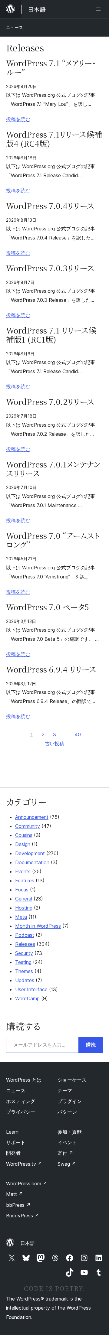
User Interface (31, 989)
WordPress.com (26, 1183)
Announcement (31, 817)
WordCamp (27, 998)
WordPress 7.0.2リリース (50, 401)
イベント (67, 1142)
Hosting (23, 908)
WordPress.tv (24, 1164)
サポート (15, 1142)
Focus (21, 890)
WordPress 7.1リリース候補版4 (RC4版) (54, 139)
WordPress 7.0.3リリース (50, 267)
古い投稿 (54, 744)
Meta (21, 917)
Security (24, 953)
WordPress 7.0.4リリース (50, 205)
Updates (24, 980)
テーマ (65, 1090)
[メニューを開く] (99, 9)
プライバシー (20, 1112)
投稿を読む (18, 119)
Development (30, 853)
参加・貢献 (70, 1132)
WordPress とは (23, 1080)
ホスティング (20, 1101)
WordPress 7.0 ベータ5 (47, 606)
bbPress (18, 1205)
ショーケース (72, 1080)
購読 (91, 1045)
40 (77, 734)
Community (27, 826)
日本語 (27, 1243)
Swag (67, 1164)
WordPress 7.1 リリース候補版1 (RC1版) (51, 335)
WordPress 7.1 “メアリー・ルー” (51, 67)
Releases (25, 944)
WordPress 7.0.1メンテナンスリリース (53, 469)
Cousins (23, 835)
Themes (24, 971)
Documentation (32, 862)
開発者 (13, 1153)
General (23, 899)
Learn (12, 1132)
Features (24, 881)
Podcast (24, 935)
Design (22, 844)
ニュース (14, 27)
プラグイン (70, 1101)
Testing (23, 962)
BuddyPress (22, 1216)
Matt (14, 1194)
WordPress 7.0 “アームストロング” (53, 540)
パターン (67, 1112)
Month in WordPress (38, 926)
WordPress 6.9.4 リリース (51, 669)
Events (23, 871)
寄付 (65, 1153)
